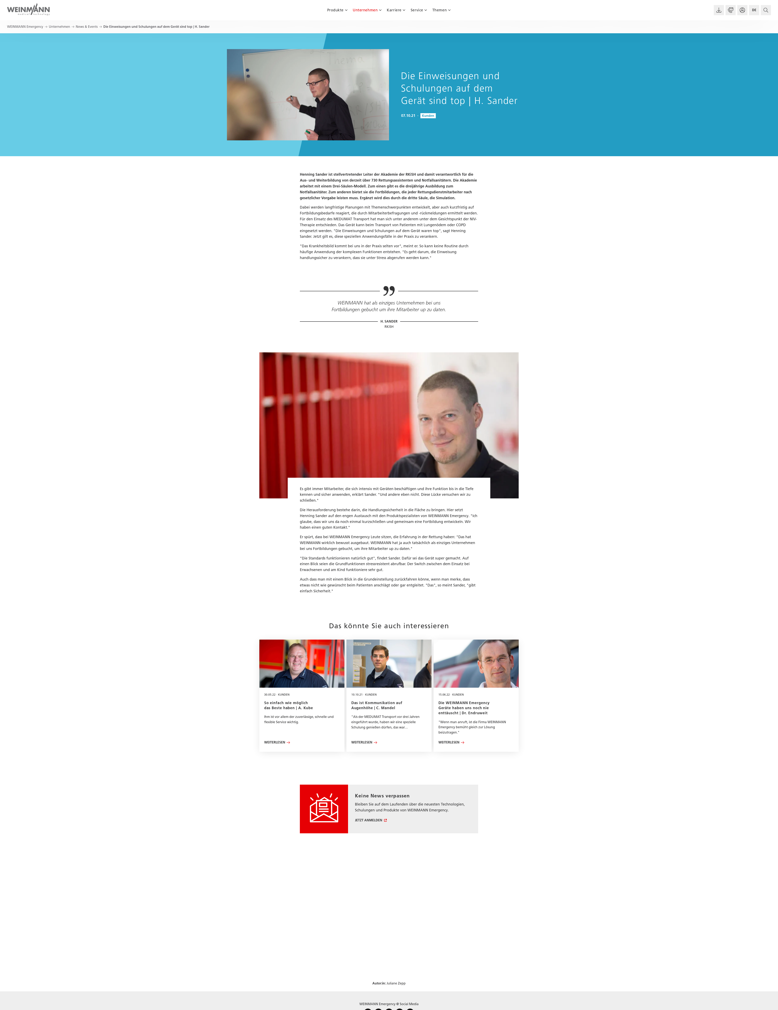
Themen (439, 10)
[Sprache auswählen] (754, 10)
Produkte (335, 10)
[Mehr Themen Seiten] (449, 10)
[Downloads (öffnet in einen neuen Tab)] (719, 10)
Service (417, 10)
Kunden (428, 116)
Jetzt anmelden (368, 820)
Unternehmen (365, 10)
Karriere (394, 10)
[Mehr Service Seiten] (425, 10)
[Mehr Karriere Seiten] (404, 10)
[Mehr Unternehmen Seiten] (380, 10)
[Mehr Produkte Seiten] (346, 10)
